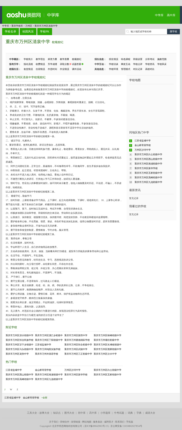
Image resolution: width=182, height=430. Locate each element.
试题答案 (76, 64)
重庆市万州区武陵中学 (75, 349)
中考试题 (119, 413)
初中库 (81, 413)
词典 (130, 413)
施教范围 (162, 59)
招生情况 (113, 59)
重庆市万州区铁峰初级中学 (107, 335)
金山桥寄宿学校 (43, 370)
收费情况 (40, 64)
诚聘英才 (108, 421)
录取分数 (64, 64)
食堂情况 (28, 69)
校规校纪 (57, 42)
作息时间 (52, 69)
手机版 (129, 421)
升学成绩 (52, 64)
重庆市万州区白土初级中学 (107, 370)
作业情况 (64, 69)
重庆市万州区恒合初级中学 (78, 344)
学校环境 (113, 69)
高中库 (171, 15)
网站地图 (86, 421)
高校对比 (149, 69)
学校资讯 (149, 64)
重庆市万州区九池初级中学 (49, 379)
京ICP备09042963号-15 (96, 426)
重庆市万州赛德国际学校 (77, 340)
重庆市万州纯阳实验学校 (47, 349)
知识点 (57, 413)
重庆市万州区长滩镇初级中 (107, 344)
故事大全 (44, 413)
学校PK (44, 31)
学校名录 (10, 31)
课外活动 (76, 69)
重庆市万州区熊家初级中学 (107, 349)
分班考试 (149, 59)
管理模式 (125, 69)
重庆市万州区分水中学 (105, 353)
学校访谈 (113, 64)
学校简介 (28, 59)
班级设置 (137, 59)
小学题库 (105, 413)
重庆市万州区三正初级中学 (78, 353)
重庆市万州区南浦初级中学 (49, 374)
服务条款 (97, 421)
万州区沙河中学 (72, 370)
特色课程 (125, 59)
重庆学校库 (17, 25)
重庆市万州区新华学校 (75, 374)
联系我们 (119, 421)
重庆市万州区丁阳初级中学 (49, 340)
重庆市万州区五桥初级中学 (107, 374)
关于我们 (53, 421)
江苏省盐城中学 (43, 344)
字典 (138, 413)
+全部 (44, 397)
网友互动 (125, 64)
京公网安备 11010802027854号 (126, 426)
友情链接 (75, 421)
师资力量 (52, 59)
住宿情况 (40, 69)
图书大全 (69, 413)
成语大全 (150, 413)
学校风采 (162, 64)
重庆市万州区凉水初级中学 (19, 335)
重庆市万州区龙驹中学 (17, 353)
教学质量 (64, 59)
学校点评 (137, 64)
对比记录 (137, 69)
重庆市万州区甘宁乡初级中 (19, 344)
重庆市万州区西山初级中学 (19, 374)
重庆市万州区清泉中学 (46, 25)
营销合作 (64, 421)
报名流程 (28, 64)
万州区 (28, 25)
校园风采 (28, 31)
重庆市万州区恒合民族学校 (19, 340)
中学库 (159, 15)
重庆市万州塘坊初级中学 (106, 340)
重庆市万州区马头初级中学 (19, 349)
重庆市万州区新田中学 (75, 335)
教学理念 (40, 59)
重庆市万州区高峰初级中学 (19, 379)
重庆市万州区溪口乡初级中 (49, 335)
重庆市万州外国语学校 (46, 353)
